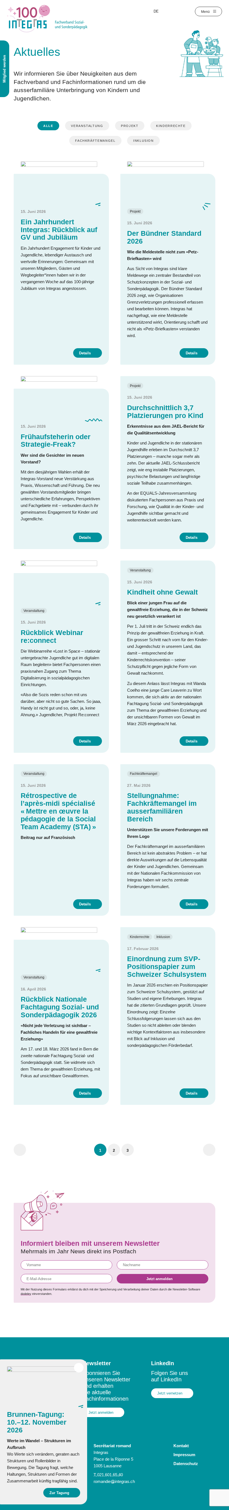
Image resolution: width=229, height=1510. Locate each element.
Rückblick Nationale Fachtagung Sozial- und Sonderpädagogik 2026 (60, 1007)
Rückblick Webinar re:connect (52, 636)
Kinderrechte (171, 126)
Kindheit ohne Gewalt (162, 592)
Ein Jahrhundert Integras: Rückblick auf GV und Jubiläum (59, 229)
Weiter (209, 1150)
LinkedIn (162, 1363)
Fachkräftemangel (95, 140)
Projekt (129, 126)
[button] (100, 1150)
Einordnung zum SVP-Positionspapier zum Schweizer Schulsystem (166, 966)
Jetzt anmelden (159, 1279)
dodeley (26, 1293)
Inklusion (143, 140)
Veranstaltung (87, 126)
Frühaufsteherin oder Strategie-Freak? (55, 440)
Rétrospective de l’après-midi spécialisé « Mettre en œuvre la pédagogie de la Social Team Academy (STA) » (58, 811)
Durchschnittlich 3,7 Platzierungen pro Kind (165, 411)
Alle (48, 126)
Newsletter (96, 1363)
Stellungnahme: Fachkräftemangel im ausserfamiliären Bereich (162, 807)
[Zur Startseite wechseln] (47, 18)
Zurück (20, 1150)
